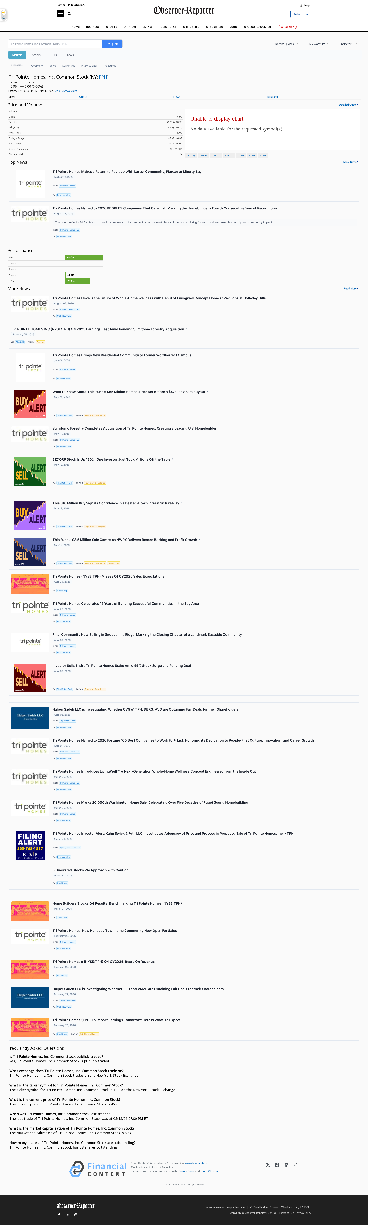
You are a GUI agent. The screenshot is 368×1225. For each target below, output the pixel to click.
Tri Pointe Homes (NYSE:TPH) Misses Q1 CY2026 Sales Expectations (108, 576)
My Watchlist (317, 44)
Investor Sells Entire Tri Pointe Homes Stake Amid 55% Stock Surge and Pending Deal (124, 666)
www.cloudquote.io (196, 1163)
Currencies (68, 65)
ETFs (54, 55)
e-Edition (287, 27)
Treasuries (109, 65)
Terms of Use (286, 1212)
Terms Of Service (210, 1171)
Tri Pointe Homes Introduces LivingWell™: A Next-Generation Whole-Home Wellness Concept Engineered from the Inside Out (154, 771)
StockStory (62, 590)
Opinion (130, 27)
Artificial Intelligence (89, 1034)
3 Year (252, 155)
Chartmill (20, 342)
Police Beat (168, 27)
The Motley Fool (64, 415)
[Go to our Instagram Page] (75, 1215)
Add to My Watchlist (66, 91)
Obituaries (191, 27)
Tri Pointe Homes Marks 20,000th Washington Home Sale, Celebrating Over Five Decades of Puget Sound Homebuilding (150, 802)
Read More (350, 288)
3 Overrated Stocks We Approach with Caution (91, 870)
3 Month (229, 155)
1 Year (241, 155)
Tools (70, 55)
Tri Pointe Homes (67, 186)
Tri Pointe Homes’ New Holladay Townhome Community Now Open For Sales (115, 931)
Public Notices (77, 5)
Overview (37, 65)
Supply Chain (114, 563)
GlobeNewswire (64, 236)
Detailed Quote (348, 104)
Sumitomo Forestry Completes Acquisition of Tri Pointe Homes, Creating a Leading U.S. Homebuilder (134, 428)
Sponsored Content (258, 27)
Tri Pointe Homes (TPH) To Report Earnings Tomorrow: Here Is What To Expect (117, 1020)
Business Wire (63, 195)
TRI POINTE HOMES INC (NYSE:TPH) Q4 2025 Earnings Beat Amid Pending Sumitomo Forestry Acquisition (99, 329)
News (76, 27)
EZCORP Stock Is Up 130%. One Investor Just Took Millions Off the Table (113, 459)
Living (147, 27)
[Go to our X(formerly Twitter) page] (67, 1215)
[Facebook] (277, 1169)
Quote (83, 96)
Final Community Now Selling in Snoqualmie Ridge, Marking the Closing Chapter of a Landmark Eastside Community (147, 635)
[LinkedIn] (286, 1169)
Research (273, 96)
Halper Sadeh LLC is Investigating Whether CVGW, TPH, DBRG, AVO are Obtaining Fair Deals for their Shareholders (146, 709)
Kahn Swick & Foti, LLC (70, 848)
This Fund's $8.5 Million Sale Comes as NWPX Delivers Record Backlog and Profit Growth (127, 540)
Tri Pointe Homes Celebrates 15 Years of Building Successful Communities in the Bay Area (126, 603)
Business (93, 27)
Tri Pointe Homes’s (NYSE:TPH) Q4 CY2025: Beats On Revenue (104, 962)
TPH (102, 77)
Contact (272, 1212)
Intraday (191, 155)
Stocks (36, 55)
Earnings (40, 342)
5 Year (263, 155)
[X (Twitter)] (268, 1169)
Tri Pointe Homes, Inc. (69, 230)
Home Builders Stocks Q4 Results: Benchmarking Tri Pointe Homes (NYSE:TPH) (117, 903)
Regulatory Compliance (95, 415)
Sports (111, 27)
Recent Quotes (284, 44)
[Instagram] (295, 1169)
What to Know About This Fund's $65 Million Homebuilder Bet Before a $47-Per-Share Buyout (131, 392)
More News (350, 162)
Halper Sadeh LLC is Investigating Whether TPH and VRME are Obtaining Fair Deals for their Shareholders (138, 989)
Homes (61, 5)
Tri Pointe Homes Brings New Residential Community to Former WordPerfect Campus (122, 355)
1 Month (216, 155)
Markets (17, 55)
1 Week (203, 155)
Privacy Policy (187, 1171)
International (89, 65)
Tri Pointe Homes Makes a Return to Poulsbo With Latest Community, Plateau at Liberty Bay (127, 172)
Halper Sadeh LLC (68, 721)
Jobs (234, 27)
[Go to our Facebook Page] (59, 1215)
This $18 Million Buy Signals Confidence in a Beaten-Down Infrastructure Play (118, 503)
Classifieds (215, 27)
